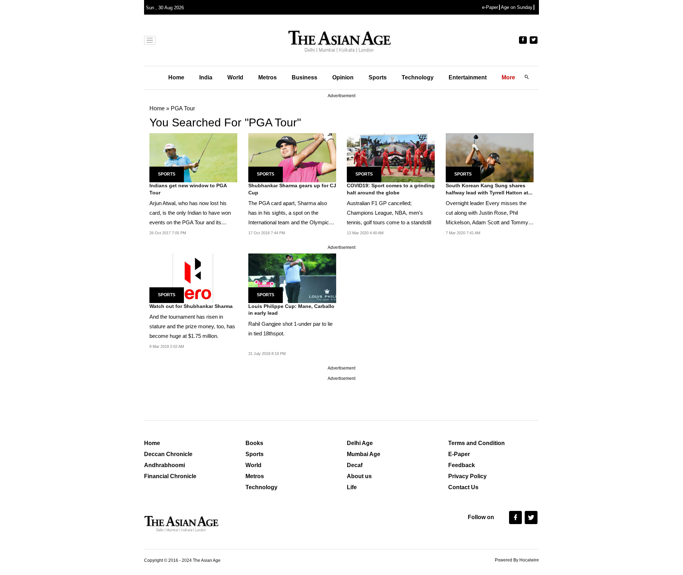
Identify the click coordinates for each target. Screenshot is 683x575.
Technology (418, 77)
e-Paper (490, 7)
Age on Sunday (517, 7)
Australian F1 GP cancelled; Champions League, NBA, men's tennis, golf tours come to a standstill (389, 212)
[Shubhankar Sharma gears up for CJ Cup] (292, 157)
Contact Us (463, 487)
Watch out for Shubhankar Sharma (191, 306)
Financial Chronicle (170, 476)
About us (359, 476)
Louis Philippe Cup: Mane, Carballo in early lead (291, 309)
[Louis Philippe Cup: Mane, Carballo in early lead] (292, 278)
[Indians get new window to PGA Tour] (193, 157)
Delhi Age (360, 443)
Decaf (354, 465)
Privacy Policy (467, 476)
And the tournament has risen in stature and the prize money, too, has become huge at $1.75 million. (192, 326)
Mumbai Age (363, 454)
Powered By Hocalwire (517, 560)
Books (254, 443)
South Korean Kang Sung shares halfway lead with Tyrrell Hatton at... (489, 189)
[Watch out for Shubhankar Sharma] (193, 278)
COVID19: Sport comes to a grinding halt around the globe (391, 189)
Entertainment (468, 77)
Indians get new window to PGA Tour (188, 189)
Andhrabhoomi (164, 465)
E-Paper (459, 454)
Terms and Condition (476, 443)
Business (304, 77)
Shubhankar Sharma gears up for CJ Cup (292, 189)
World (235, 77)
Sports (378, 77)
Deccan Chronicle (168, 454)
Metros (267, 77)
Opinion (343, 77)
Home (176, 77)
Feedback (461, 465)
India (205, 77)
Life (352, 487)
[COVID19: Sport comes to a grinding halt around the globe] (391, 157)
